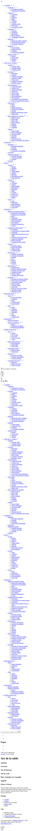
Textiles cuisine (12, 54)
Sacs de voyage (15, 338)
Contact (6, 801)
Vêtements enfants (16, 219)
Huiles (13, 307)
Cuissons (10, 13)
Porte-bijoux (14, 351)
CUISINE (7, 5)
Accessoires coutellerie (17, 37)
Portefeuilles (14, 345)
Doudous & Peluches (17, 254)
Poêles (13, 16)
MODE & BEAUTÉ (10, 329)
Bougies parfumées (13, 320)
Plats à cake (14, 121)
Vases (13, 181)
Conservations (15, 47)
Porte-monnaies (15, 343)
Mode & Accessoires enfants (16, 211)
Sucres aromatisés (16, 297)
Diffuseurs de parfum (17, 326)
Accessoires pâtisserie (17, 44)
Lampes (13, 184)
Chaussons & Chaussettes (18, 214)
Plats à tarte (14, 119)
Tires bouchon (15, 97)
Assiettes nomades (16, 156)
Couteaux (14, 31)
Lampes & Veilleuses (17, 239)
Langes (13, 226)
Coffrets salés (15, 317)
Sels (12, 314)
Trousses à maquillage (17, 357)
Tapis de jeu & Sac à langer (19, 288)
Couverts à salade (16, 78)
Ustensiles (11, 7)
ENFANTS (7, 209)
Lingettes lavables (16, 272)
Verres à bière (15, 94)
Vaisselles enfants (16, 246)
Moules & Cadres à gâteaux (19, 41)
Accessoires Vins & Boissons (19, 99)
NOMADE (7, 142)
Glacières (10, 161)
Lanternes (14, 183)
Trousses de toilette (16, 355)
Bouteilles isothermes (17, 146)
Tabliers (13, 61)
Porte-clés (14, 362)
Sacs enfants (14, 222)
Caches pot (14, 195)
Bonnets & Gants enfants (18, 213)
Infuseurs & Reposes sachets (19, 112)
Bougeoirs (14, 189)
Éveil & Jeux (11, 252)
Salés (9, 306)
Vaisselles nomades (13, 154)
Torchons (14, 59)
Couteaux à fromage (17, 81)
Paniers (13, 197)
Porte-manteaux (15, 178)
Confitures (14, 299)
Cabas (13, 339)
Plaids (13, 191)
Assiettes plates (15, 66)
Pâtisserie (10, 39)
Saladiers (13, 125)
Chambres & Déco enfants (15, 228)
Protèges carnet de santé (18, 270)
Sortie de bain (15, 267)
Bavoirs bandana (16, 221)
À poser (10, 180)
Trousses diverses (16, 358)
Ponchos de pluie (16, 291)
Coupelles (14, 127)
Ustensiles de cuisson (17, 9)
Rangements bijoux (13, 348)
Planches (13, 137)
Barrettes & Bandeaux (17, 224)
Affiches (13, 173)
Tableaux (14, 168)
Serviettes (14, 135)
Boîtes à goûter (15, 249)
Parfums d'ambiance (13, 322)
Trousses (10, 354)
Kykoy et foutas (15, 365)
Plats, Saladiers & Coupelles (16, 116)
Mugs (13, 104)
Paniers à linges (15, 273)
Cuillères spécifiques (17, 76)
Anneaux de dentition (17, 256)
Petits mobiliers (15, 186)
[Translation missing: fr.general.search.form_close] (19, 732)
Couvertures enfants (17, 282)
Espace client (8, 804)
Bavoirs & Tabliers (16, 247)
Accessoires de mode (14, 360)
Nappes (13, 56)
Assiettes (10, 65)
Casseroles (14, 14)
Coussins (13, 192)
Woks (13, 19)
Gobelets (13, 159)
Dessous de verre (16, 139)
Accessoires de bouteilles (18, 151)
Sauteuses (14, 17)
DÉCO (6, 163)
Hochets (13, 257)
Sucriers (13, 111)
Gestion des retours (9, 816)
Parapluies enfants (16, 290)
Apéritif (10, 129)
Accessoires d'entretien (17, 52)
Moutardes (14, 310)
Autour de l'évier (16, 49)
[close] (2, 829)
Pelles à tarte (14, 80)
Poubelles (14, 51)
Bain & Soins (12, 266)
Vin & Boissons (12, 85)
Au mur (10, 165)
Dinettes (13, 262)
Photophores (14, 188)
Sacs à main (14, 335)
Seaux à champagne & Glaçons (20, 101)
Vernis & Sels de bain (17, 275)
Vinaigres (14, 309)
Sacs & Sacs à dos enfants (18, 280)
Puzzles (13, 260)
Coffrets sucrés (15, 302)
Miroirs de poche (16, 364)
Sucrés (10, 296)
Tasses (13, 106)
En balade (11, 277)
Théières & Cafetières (17, 109)
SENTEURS (8, 319)
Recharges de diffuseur (17, 327)
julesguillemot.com (6, 823)
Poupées (13, 263)
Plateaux (13, 124)
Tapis (12, 201)
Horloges (14, 174)
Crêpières (14, 21)
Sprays (13, 324)
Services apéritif (15, 134)
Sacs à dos (14, 336)
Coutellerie (11, 29)
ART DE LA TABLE (10, 63)
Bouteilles (11, 144)
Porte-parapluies (15, 205)
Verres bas (14, 91)
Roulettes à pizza (16, 83)
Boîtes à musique (16, 240)
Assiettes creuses (16, 68)
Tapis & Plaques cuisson (18, 42)
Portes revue (14, 194)
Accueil (3, 754)
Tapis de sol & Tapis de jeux (19, 237)
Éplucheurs (14, 34)
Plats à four (14, 25)
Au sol (10, 199)
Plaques (13, 166)
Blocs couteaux (15, 35)
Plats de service (15, 117)
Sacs (9, 331)
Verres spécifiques (16, 96)
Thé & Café (11, 103)
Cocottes (13, 22)
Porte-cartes (14, 346)
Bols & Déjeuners (16, 107)
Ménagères (14, 73)
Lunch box (11, 152)
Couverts (10, 72)
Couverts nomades (16, 158)
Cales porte (14, 207)
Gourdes (13, 148)
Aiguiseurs (14, 32)
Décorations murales (17, 176)
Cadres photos (15, 171)
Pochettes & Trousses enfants (19, 279)
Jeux (12, 259)
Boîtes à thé (14, 114)
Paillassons (14, 202)
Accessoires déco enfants (18, 242)
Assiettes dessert (16, 70)
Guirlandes (14, 232)
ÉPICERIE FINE (9, 293)
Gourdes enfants (16, 250)
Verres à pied (15, 93)
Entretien (10, 46)
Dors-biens (14, 218)
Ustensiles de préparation (18, 11)
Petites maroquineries (14, 341)
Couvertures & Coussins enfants (20, 231)
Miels (12, 300)
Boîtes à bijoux (15, 350)
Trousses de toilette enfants (18, 269)
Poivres (13, 315)
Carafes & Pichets (16, 86)
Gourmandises (15, 303)
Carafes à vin (15, 88)
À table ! (10, 244)
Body (12, 216)
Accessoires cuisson (17, 27)
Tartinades (14, 312)
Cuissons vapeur (16, 24)
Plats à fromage (15, 122)
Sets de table (14, 57)
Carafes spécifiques (16, 90)
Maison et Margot (18, 820)
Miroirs (13, 170)
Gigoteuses (14, 229)
